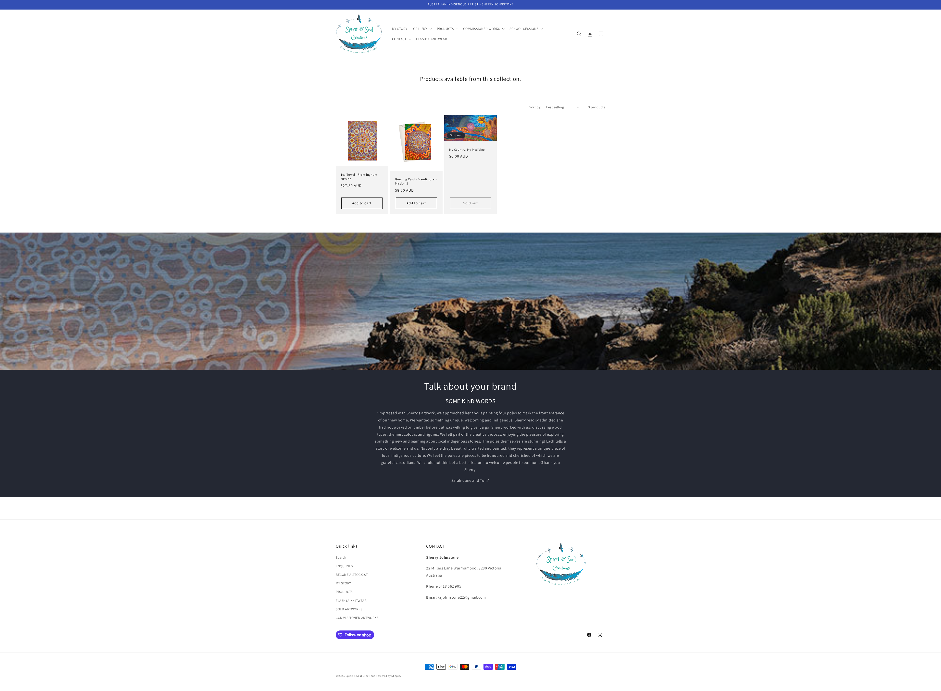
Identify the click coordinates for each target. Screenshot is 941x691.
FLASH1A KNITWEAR (351, 600)
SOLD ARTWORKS (349, 609)
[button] (422, 29)
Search (341, 557)
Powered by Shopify (388, 676)
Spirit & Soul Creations (360, 676)
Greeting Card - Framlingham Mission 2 (416, 181)
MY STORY (343, 583)
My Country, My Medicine (467, 150)
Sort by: (535, 107)
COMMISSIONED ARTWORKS (357, 618)
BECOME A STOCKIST (352, 574)
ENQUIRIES (344, 566)
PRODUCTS (344, 592)
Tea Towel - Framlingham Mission (359, 177)
